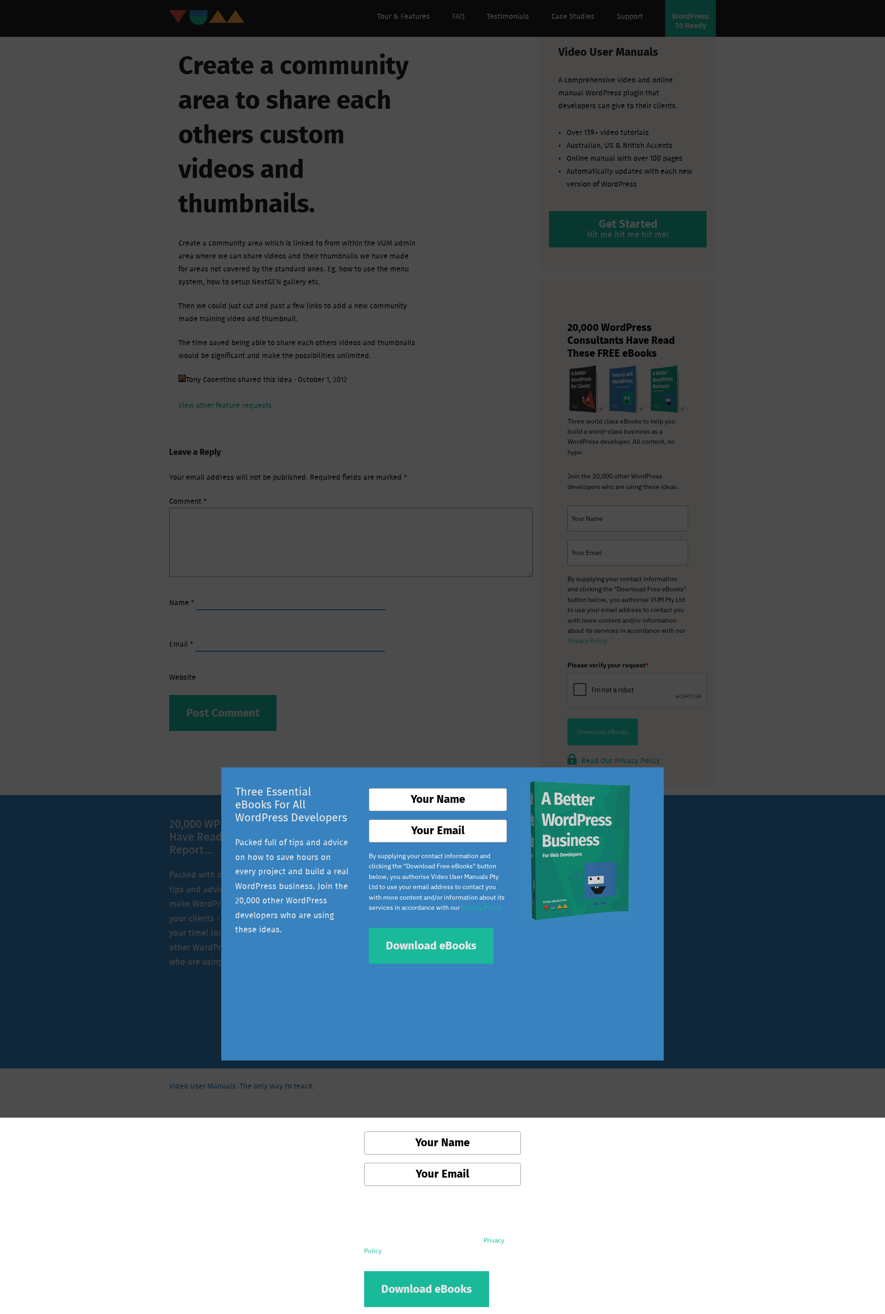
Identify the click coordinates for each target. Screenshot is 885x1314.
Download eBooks (431, 946)
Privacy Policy (481, 907)
